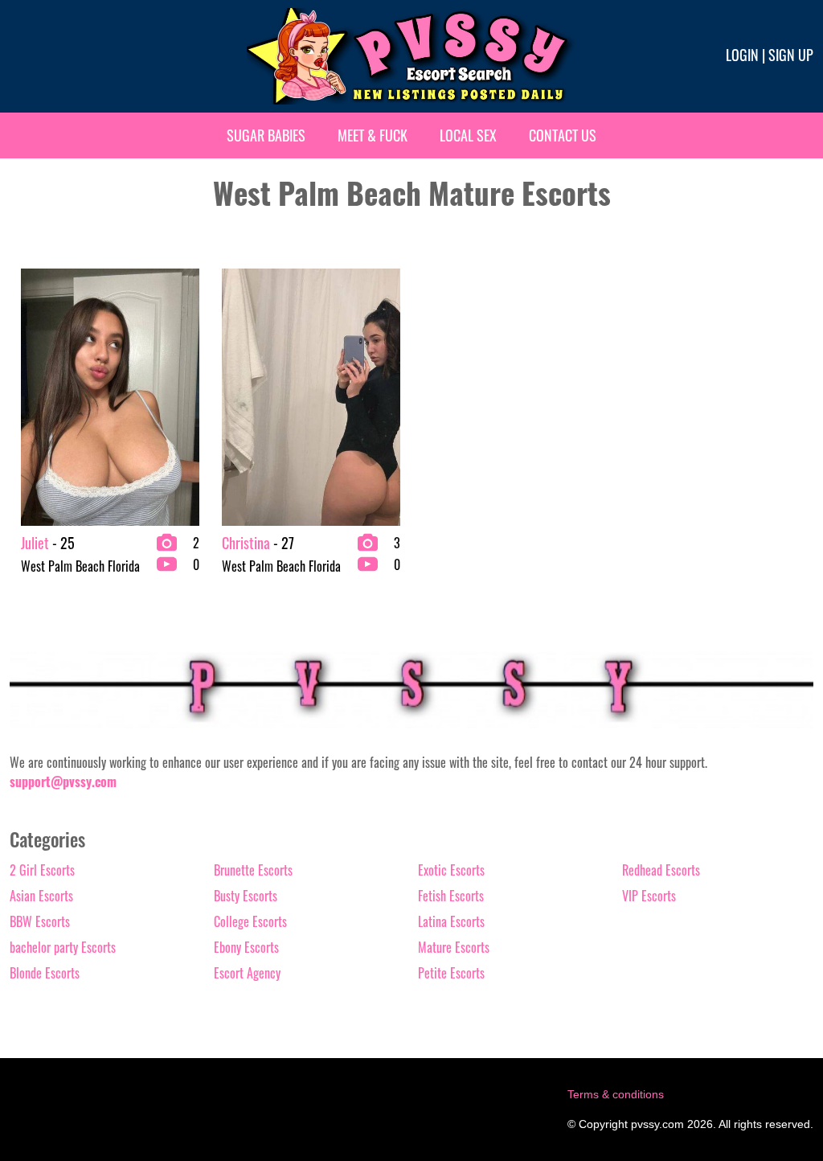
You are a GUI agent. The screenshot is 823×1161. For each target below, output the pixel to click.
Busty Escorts (245, 895)
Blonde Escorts (45, 973)
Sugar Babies (266, 135)
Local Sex (468, 135)
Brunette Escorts (253, 870)
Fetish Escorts (451, 895)
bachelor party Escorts (63, 947)
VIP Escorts (649, 895)
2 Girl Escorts (42, 870)
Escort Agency (247, 973)
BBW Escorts (40, 921)
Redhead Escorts (661, 870)
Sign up (790, 54)
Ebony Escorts (246, 947)
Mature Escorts (453, 947)
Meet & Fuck (372, 135)
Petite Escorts (451, 973)
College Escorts (250, 921)
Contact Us (562, 135)
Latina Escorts (451, 921)
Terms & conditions (615, 1094)
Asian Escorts (41, 895)
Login (742, 54)
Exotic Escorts (451, 870)
